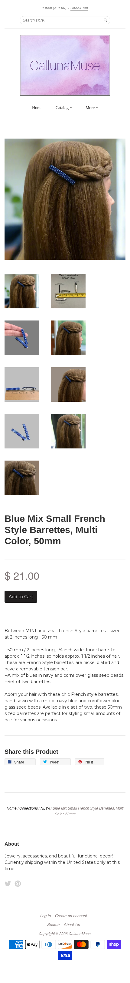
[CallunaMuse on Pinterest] (18, 883)
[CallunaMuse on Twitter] (8, 883)
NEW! (45, 807)
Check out (79, 7)
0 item (54, 7)
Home (37, 108)
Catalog (63, 108)
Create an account (71, 916)
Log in (45, 916)
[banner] (65, 65)
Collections (28, 807)
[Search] (105, 20)
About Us (72, 924)
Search (53, 924)
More (91, 108)
